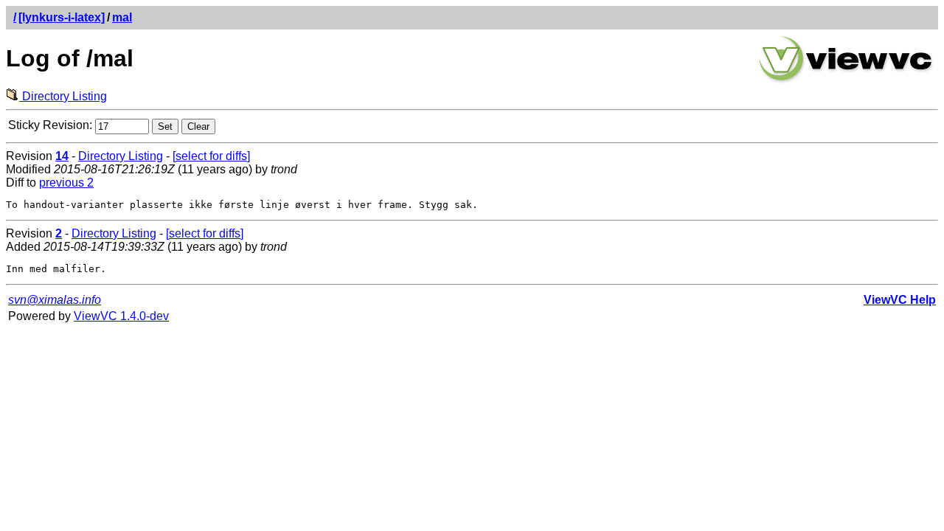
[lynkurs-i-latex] (61, 17)
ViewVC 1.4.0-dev (121, 316)
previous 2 (66, 182)
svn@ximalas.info (54, 300)
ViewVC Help (900, 300)
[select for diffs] (211, 156)
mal (122, 17)
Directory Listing (63, 96)
